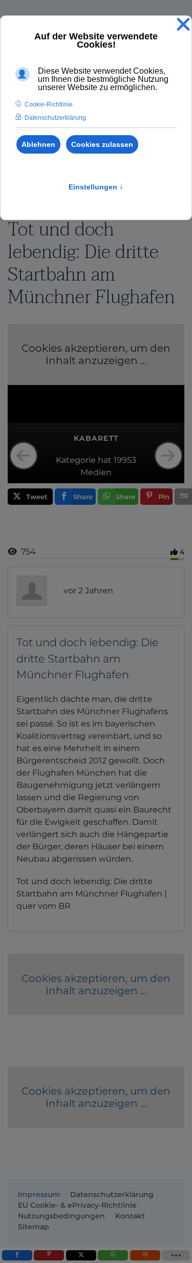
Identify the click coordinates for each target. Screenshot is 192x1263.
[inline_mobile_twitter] (81, 1255)
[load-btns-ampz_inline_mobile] (176, 1255)
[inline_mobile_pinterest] (49, 1255)
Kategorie (76, 460)
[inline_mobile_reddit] (145, 1255)
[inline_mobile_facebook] (17, 1255)
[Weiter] (168, 455)
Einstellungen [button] (96, 187)
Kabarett (96, 438)
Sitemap (33, 1226)
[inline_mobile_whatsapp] (113, 1255)
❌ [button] (183, 24)
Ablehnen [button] (38, 144)
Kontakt (130, 1216)
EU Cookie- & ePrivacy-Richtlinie (77, 1205)
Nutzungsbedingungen (61, 1216)
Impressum (39, 1194)
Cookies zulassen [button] (102, 144)
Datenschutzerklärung (112, 1194)
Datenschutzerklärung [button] (55, 117)
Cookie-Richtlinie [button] (49, 104)
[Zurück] (23, 455)
